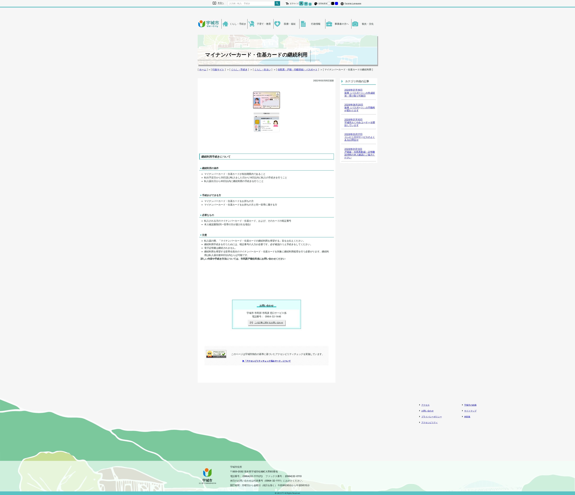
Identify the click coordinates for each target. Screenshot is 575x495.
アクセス (425, 405)
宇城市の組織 (470, 405)
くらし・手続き (239, 69)
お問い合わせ (427, 410)
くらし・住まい (262, 69)
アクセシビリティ (429, 422)
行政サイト (218, 69)
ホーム (202, 69)
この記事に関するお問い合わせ (268, 322)
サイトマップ (470, 410)
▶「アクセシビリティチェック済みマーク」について (266, 361)
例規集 (467, 416)
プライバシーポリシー (431, 416)
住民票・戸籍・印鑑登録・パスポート (298, 69)
